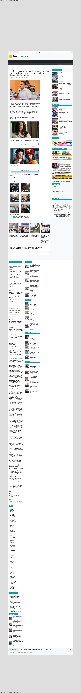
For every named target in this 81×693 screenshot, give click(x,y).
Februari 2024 (12, 545)
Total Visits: (55, 193)
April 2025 (12, 527)
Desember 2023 (13, 547)
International (37, 60)
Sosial (25, 60)
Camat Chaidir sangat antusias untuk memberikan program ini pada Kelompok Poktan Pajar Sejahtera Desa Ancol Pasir (34, 288)
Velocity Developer (29, 652)
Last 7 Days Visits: (56, 189)
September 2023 (13, 551)
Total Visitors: (56, 195)
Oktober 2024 (12, 535)
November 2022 (13, 563)
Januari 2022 (12, 576)
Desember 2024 (13, 532)
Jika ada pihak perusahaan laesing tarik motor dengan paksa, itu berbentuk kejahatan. (36, 52)
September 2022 (13, 566)
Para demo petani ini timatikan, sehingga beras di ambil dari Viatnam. (34, 294)
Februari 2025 (12, 530)
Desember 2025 (13, 517)
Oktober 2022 (12, 565)
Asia (48, 60)
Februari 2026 (12, 515)
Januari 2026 (12, 516)
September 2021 (13, 581)
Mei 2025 (11, 526)
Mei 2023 (11, 556)
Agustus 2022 (12, 567)
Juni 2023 (12, 555)
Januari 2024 (12, 546)
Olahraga (15, 67)
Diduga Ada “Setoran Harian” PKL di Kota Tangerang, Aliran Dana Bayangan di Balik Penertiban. (16, 610)
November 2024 (13, 534)
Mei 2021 (11, 586)
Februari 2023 (12, 560)
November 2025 (13, 519)
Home (11, 67)
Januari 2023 (12, 561)
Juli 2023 (11, 553)
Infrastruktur (63, 60)
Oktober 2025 (12, 520)
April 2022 (12, 572)
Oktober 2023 (12, 550)
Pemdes (56, 60)
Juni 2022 (12, 570)
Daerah (30, 60)
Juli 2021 (11, 583)
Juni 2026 (12, 510)
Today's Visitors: (56, 188)
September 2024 (13, 536)
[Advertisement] (35, 9)
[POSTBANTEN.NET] (19, 56)
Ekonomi (11, 60)
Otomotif (70, 60)
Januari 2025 (12, 531)
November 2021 (13, 578)
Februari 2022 (12, 575)
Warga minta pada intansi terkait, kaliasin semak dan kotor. (35, 235)
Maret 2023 (12, 558)
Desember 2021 (13, 577)
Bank (21, 60)
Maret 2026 (12, 514)
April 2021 (12, 587)
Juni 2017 (12, 589)
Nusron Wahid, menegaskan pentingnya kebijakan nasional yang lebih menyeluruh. (65, 132)
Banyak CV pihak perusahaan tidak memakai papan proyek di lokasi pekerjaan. (64, 74)
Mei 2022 (11, 571)
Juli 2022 (11, 568)
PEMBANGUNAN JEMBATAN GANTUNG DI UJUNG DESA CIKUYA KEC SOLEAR (24, 248)
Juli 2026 (11, 509)
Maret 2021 (12, 588)
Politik (17, 60)
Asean (43, 60)
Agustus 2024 (12, 537)
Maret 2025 (12, 529)
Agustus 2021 (12, 582)
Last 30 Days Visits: (57, 191)
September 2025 (13, 521)
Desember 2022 (13, 562)
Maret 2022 (12, 573)
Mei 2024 (11, 541)
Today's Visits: (56, 186)
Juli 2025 (11, 524)
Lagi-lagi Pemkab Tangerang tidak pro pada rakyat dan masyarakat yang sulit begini (26, 247)
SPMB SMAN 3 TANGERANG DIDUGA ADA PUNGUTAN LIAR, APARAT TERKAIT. (34, 390)
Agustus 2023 (12, 552)
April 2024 (12, 542)
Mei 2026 (11, 511)
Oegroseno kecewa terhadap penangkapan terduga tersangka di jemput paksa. (64, 113)
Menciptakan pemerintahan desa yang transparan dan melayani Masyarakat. (16, 606)
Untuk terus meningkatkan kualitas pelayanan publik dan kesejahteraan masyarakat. (24, 237)
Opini (51, 60)
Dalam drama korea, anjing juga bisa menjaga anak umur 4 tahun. (18, 617)
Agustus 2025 (12, 522)
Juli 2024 (11, 539)
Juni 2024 (12, 540)
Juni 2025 (12, 525)
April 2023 (12, 557)
